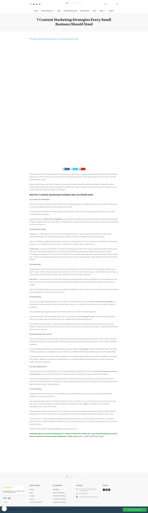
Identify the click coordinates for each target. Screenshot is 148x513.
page (85, 404)
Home (32, 489)
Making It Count (88, 316)
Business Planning (59, 496)
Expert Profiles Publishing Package (90, 436)
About (32, 499)
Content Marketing (59, 499)
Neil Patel (33, 279)
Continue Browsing (134, 510)
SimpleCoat (33, 249)
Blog (31, 493)
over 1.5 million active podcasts (101, 302)
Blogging (56, 489)
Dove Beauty (84, 349)
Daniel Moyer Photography (53, 219)
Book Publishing (58, 493)
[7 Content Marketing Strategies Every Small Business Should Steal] (74, 102)
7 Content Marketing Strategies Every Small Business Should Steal (74, 21)
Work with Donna (36, 502)
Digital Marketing (59, 502)
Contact (32, 496)
